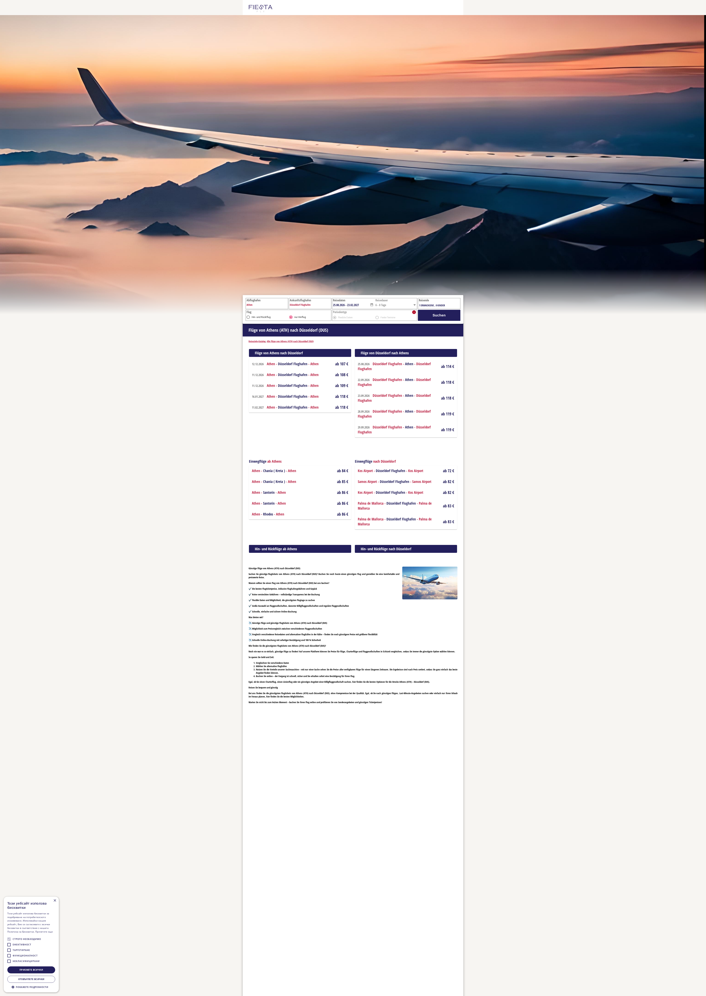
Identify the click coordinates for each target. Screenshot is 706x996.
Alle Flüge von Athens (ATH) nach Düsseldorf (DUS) (290, 341)
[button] (372, 304)
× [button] (54, 900)
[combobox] (351, 305)
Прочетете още (44, 931)
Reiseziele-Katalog (257, 341)
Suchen (439, 315)
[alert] (31, 944)
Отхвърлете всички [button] (31, 979)
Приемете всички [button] (31, 969)
